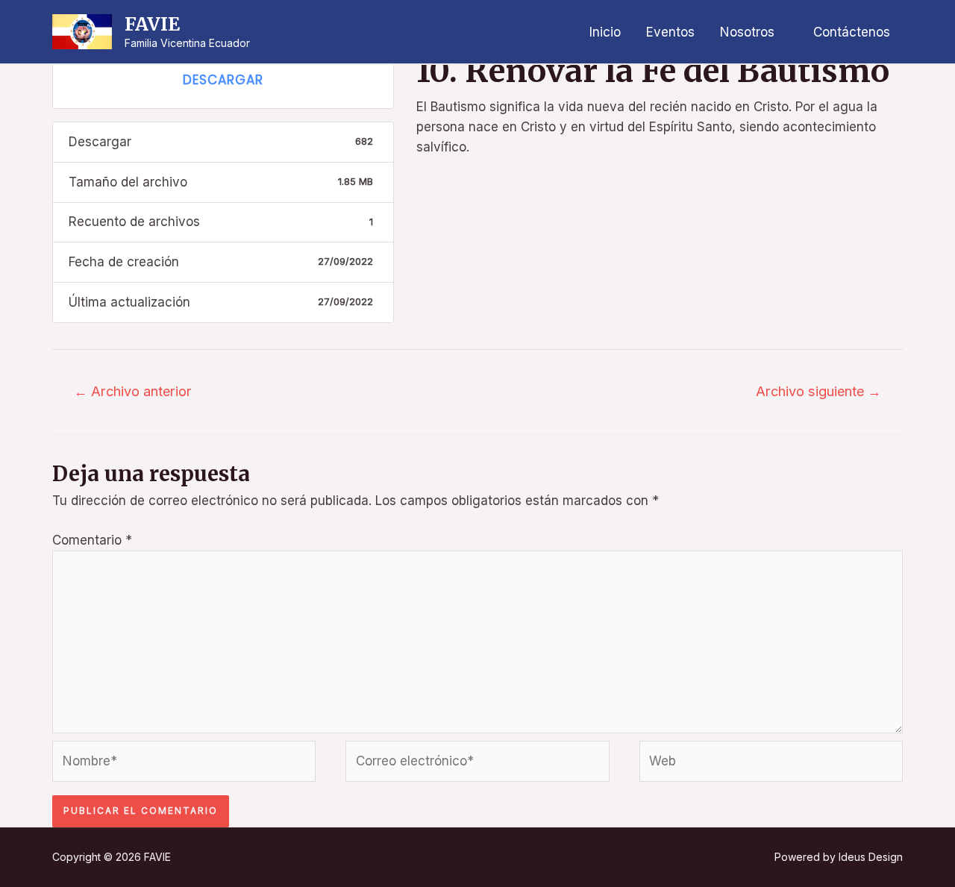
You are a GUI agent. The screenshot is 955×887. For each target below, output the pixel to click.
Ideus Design (871, 856)
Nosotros (747, 32)
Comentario (92, 540)
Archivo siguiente (818, 391)
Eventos (670, 32)
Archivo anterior (133, 391)
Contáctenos (851, 32)
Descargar (223, 80)
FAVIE (152, 24)
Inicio (605, 32)
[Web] (771, 763)
